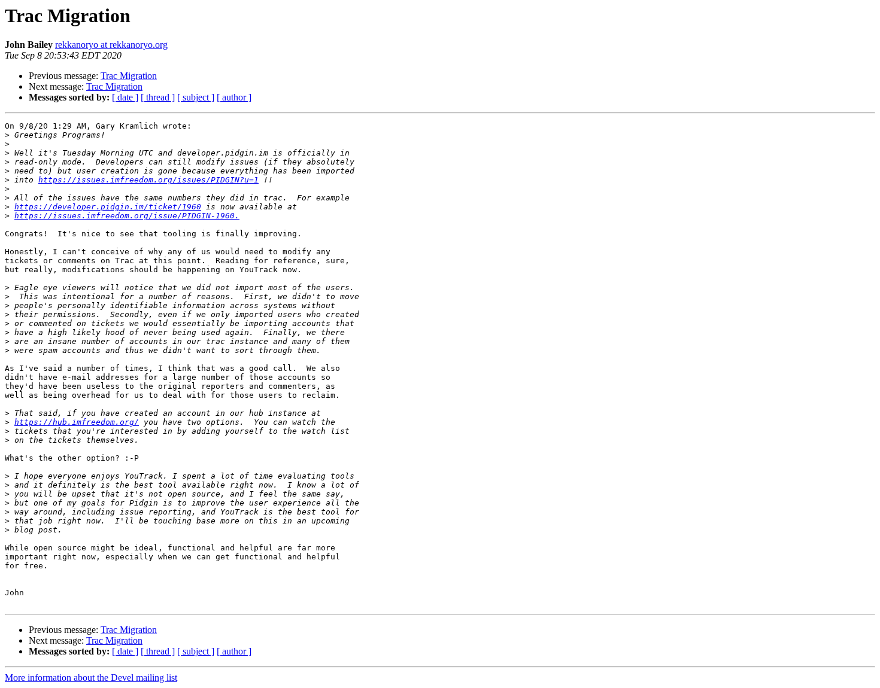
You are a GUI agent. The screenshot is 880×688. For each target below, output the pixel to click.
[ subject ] (195, 97)
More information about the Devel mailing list (91, 677)
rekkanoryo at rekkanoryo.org (111, 44)
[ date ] (125, 97)
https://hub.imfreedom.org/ (76, 422)
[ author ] (234, 97)
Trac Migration (129, 76)
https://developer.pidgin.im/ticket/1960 (107, 206)
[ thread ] (158, 97)
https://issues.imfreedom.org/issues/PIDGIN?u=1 (148, 179)
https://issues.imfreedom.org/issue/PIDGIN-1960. (126, 215)
